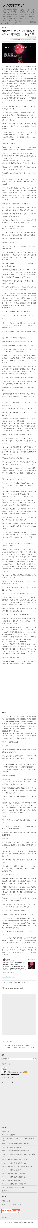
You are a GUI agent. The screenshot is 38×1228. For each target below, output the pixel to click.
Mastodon (4, 1217)
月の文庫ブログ (13, 5)
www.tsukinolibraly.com (8, 977)
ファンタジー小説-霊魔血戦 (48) (10, 1180)
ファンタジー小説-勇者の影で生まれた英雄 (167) (15, 1144)
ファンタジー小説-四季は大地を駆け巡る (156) (15, 1151)
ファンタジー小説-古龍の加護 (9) (11, 1147)
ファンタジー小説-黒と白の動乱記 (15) (12, 1187)
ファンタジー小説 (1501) (8, 1135)
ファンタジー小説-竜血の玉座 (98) (11, 1170)
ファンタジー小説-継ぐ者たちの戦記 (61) (13, 1173)
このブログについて (7, 1077)
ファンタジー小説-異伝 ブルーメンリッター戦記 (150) (17, 1166)
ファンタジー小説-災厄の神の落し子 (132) (13, 1163)
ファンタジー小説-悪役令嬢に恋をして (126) (14, 1159)
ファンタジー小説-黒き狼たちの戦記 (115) (13, 1184)
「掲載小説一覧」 (6, 1201)
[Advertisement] (19, 689)
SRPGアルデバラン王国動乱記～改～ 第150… (16, 1045)
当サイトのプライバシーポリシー (11, 1204)
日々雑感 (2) (5, 1191)
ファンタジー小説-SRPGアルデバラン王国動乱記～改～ (23, 39)
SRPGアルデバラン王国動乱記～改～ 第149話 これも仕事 (18, 32)
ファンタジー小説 (32, 37)
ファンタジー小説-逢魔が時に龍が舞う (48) (14, 1177)
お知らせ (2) (5, 1131)
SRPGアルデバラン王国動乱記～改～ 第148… (21, 1047)
